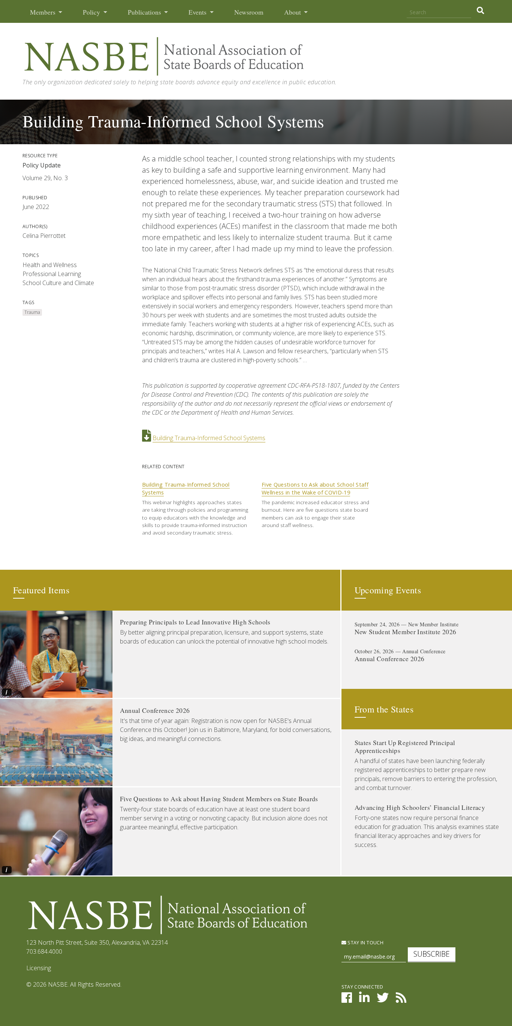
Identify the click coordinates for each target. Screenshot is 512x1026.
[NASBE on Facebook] (346, 1000)
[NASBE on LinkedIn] (364, 1000)
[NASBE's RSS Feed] (401, 1000)
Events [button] (198, 12)
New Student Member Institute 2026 (406, 631)
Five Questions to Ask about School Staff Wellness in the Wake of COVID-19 (315, 488)
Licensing (38, 968)
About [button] (293, 12)
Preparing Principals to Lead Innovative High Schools (195, 622)
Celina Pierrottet (44, 235)
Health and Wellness (49, 265)
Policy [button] (92, 12)
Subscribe (431, 954)
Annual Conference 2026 (155, 710)
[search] (480, 10)
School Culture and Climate (58, 283)
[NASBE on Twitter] (383, 1000)
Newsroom (248, 12)
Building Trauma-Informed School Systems (209, 438)
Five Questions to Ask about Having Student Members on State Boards (219, 799)
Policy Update (41, 165)
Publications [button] (145, 12)
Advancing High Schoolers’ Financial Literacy (420, 807)
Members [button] (43, 12)
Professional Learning (51, 274)
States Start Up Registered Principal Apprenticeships (405, 746)
